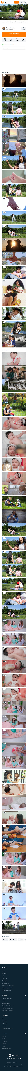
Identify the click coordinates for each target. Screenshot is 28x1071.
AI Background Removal (7, 1008)
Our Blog (4, 1046)
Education (4, 1001)
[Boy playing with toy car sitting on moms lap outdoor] (13, 419)
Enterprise (4, 998)
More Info (5, 47)
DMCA (3, 1021)
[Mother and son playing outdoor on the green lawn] (13, 522)
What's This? (11, 44)
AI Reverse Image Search (8, 1005)
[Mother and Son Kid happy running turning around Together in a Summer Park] (13, 93)
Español (4, 1059)
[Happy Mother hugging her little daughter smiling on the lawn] (13, 312)
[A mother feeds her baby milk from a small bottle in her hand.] (13, 433)
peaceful (5, 959)
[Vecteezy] (2, 2)
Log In (21, 2)
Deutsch (4, 1063)
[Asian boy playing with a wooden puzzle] (13, 919)
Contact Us (4, 1041)
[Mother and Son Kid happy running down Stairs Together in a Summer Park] (13, 947)
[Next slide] (22, 959)
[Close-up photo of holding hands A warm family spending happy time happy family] (13, 755)
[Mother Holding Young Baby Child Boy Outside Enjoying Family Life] (13, 536)
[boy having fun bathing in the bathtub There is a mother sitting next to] (13, 810)
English (4, 1056)
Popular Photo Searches (7, 1028)
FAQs (3, 1038)
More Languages (6, 1068)
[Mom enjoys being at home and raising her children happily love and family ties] (13, 285)
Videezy (4, 996)
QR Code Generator (6, 1010)
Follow (23, 29)
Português (4, 1061)
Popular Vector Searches (7, 1026)
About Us (4, 1043)
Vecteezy (4, 993)
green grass (13, 959)
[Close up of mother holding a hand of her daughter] (13, 203)
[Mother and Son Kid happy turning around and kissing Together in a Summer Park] (13, 326)
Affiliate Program (6, 1023)
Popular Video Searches (7, 1030)
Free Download (14, 34)
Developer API (5, 1003)
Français (4, 1066)
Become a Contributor (7, 1048)
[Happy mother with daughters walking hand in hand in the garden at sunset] (13, 148)
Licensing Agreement (7, 1018)
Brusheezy (4, 991)
